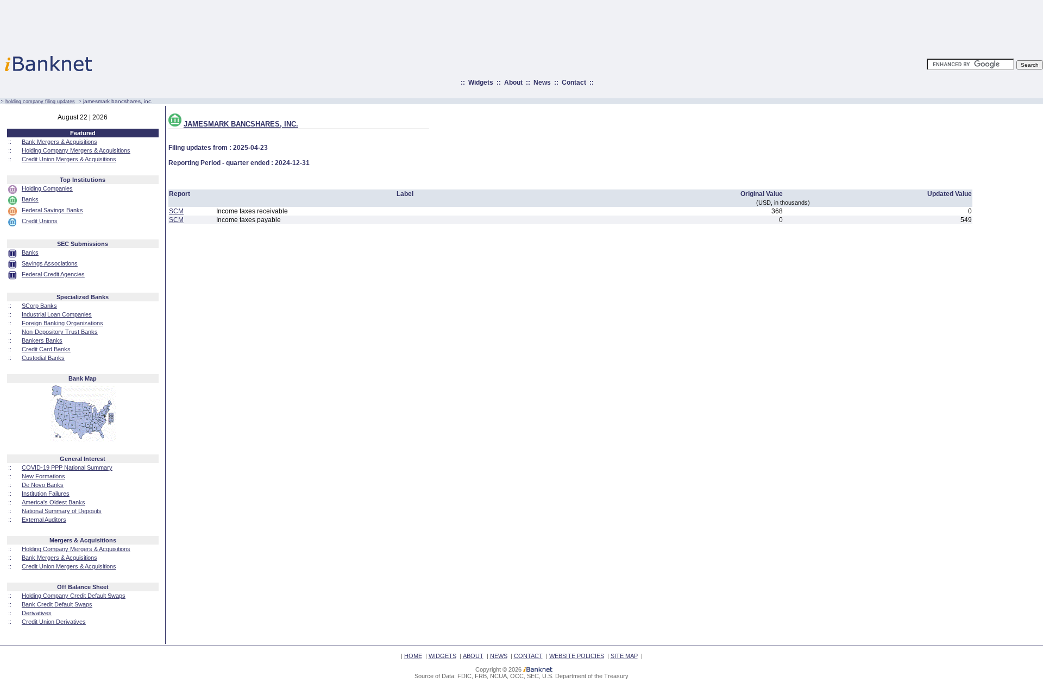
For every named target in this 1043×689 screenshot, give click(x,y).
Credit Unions (40, 221)
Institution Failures (46, 493)
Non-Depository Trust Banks (60, 331)
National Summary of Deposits (62, 511)
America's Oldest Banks (53, 502)
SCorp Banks (39, 305)
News (542, 82)
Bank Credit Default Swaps (57, 604)
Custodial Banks (43, 358)
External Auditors (44, 519)
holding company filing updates (40, 101)
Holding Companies (47, 188)
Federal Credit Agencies (53, 274)
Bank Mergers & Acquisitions (59, 141)
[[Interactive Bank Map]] (82, 439)
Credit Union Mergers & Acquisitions (69, 159)
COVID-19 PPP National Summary (67, 467)
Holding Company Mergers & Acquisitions (76, 150)
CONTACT (528, 656)
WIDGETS (442, 656)
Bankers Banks (42, 340)
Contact (574, 82)
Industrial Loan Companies (57, 314)
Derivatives (37, 613)
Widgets (480, 82)
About (513, 82)
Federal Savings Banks (52, 210)
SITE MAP (624, 656)
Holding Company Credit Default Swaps (73, 595)
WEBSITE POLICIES (576, 656)
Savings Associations (50, 263)
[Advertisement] (569, 24)
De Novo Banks (43, 485)
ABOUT (473, 656)
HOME (413, 656)
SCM (176, 211)
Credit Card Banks (46, 349)
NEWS (498, 656)
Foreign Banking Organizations (62, 323)
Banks (30, 199)
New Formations (43, 476)
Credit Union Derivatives (54, 621)
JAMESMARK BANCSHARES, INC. (241, 124)
